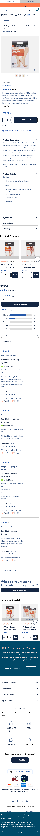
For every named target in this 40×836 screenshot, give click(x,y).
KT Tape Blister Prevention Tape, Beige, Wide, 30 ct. (30, 266)
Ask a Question (20, 590)
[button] (9, 249)
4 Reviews (14, 89)
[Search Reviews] (37, 336)
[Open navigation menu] (2, 10)
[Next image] (27, 75)
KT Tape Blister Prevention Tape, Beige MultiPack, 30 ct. (9, 266)
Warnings (7, 229)
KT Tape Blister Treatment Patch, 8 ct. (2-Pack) (29, 628)
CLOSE (20, 833)
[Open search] (7, 10)
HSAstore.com (30, 1)
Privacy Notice (7, 819)
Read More (6, 106)
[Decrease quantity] (4, 120)
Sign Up (31, 669)
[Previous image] (12, 75)
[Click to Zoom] (34, 70)
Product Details (9, 174)
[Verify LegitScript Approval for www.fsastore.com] (24, 778)
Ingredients (7, 218)
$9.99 (6, 113)
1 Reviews (32, 261)
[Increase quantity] (10, 120)
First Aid (6, 20)
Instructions (8, 223)
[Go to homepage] (20, 10)
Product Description (11, 140)
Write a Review (20, 305)
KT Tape (13, 31)
